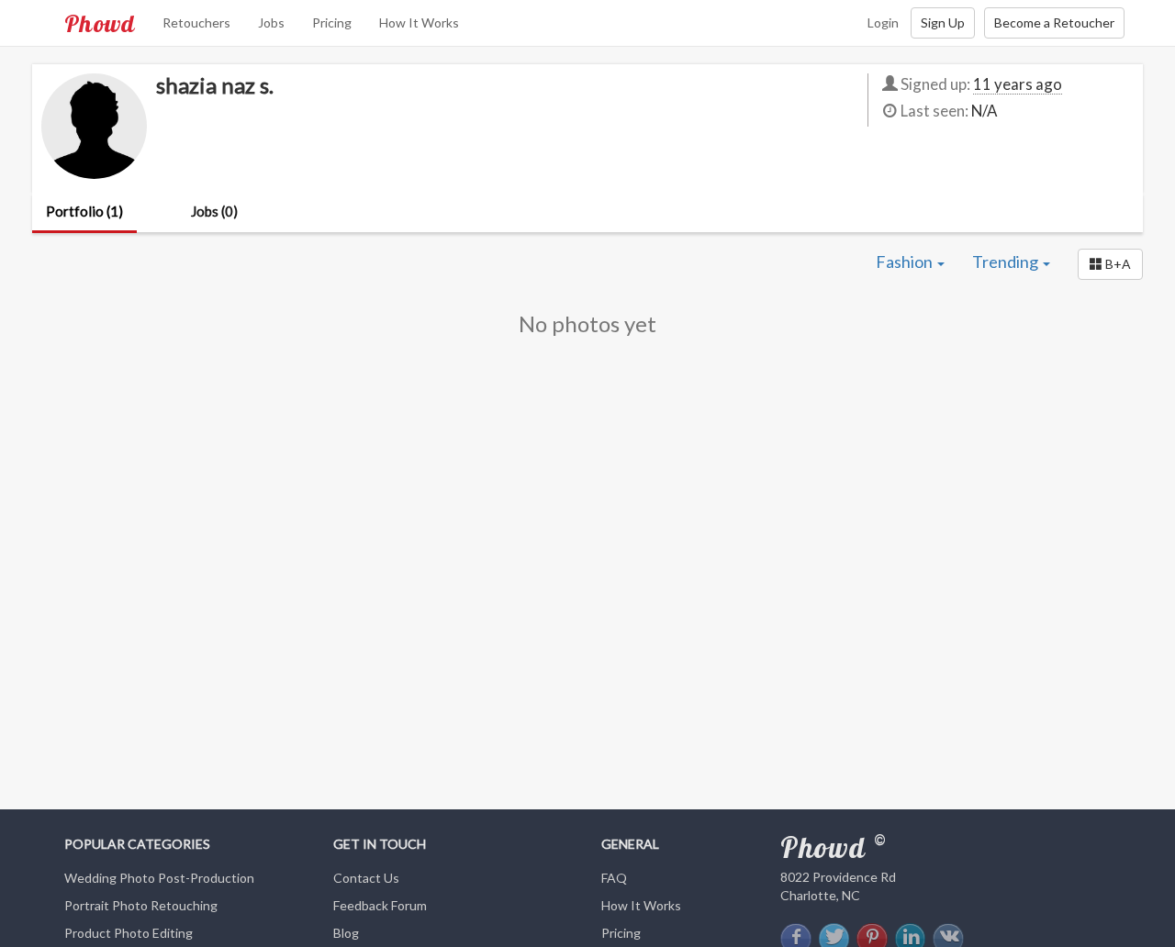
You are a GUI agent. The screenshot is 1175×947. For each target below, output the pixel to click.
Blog (346, 933)
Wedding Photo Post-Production (159, 878)
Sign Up (943, 22)
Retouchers (196, 22)
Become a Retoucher (1054, 22)
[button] (1110, 264)
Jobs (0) (214, 211)
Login (883, 22)
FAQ (614, 878)
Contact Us (366, 878)
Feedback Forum (380, 905)
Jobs (271, 22)
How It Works (419, 22)
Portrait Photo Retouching (141, 905)
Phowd (99, 23)
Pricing (332, 22)
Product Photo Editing (128, 933)
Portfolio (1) (84, 211)
